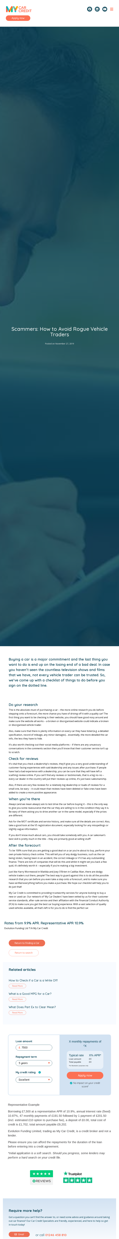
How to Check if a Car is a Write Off (33, 980)
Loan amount (24, 1041)
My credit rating (26, 1072)
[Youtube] (104, 9)
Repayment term (26, 1056)
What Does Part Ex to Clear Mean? (32, 1007)
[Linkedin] (97, 9)
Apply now (85, 1075)
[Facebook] (89, 9)
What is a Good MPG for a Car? (30, 994)
